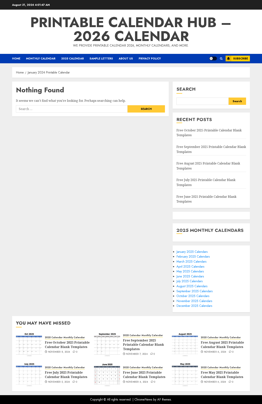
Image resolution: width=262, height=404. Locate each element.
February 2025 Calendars (193, 256)
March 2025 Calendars (191, 261)
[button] (221, 58)
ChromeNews (143, 399)
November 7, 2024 (137, 354)
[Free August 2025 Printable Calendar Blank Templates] (185, 344)
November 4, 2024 (137, 382)
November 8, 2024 (59, 352)
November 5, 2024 (59, 382)
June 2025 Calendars (190, 276)
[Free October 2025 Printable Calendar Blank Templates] (29, 344)
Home (16, 58)
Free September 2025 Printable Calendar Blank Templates (143, 344)
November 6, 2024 (215, 352)
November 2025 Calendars (194, 301)
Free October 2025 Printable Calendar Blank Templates (67, 344)
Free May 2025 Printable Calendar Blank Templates (222, 374)
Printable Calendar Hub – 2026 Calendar (131, 29)
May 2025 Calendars (190, 271)
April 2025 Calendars (190, 266)
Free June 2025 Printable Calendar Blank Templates (144, 374)
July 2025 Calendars (189, 281)
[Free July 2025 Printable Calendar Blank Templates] (29, 374)
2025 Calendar (72, 58)
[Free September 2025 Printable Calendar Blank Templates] (107, 344)
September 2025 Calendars (194, 291)
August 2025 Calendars (192, 286)
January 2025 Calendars (192, 252)
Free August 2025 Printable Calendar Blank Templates (222, 344)
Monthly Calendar (40, 58)
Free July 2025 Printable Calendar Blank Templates (66, 374)
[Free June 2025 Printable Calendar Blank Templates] (107, 374)
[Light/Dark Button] (213, 58)
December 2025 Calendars (194, 306)
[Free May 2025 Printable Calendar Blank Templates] (185, 374)
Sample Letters (101, 58)
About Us (126, 58)
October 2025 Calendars (192, 296)
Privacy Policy (150, 58)
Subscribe (240, 58)
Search (186, 89)
